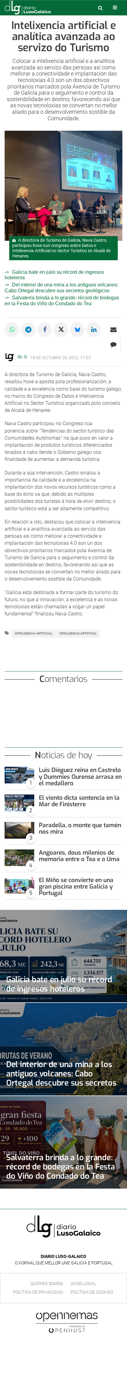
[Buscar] (100, 7)
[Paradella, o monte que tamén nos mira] (19, 830)
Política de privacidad (38, 1292)
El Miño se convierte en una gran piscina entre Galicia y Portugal (76, 886)
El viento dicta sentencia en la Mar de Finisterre (79, 801)
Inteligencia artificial (33, 633)
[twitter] (68, 1247)
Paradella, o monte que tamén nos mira (80, 828)
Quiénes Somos (47, 1283)
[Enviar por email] (113, 329)
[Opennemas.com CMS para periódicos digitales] (67, 1322)
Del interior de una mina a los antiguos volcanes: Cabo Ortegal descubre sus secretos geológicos (61, 287)
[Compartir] (12, 329)
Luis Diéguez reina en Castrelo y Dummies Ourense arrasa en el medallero (80, 776)
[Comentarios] (113, 344)
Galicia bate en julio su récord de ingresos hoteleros (59, 984)
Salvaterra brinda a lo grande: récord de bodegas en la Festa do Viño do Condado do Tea (60, 1166)
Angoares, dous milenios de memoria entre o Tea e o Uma (79, 856)
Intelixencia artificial (78, 633)
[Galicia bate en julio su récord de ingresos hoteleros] (63, 956)
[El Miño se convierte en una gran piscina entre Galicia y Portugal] (19, 885)
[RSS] (77, 1247)
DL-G (22, 356)
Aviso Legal (83, 1283)
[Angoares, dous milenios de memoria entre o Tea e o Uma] (19, 857)
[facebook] (58, 1247)
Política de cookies (92, 1292)
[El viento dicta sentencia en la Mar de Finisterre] (19, 803)
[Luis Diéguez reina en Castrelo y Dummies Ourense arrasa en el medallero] (19, 775)
